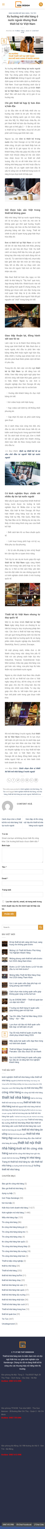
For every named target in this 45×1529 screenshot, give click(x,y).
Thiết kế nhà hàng (9, 1270)
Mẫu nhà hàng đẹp (10, 1217)
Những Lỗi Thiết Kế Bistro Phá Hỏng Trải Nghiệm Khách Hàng (25, 951)
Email (5, 878)
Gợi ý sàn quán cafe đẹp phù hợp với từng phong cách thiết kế (25, 984)
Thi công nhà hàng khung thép (14, 1246)
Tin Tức (33, 13)
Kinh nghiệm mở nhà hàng (19, 13)
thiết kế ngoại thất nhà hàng (23, 1106)
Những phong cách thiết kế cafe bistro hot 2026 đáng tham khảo (25, 959)
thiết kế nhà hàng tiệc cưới (29, 1126)
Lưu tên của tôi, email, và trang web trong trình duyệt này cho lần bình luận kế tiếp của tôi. (22, 905)
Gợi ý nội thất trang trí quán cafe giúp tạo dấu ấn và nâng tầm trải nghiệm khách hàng (25, 1059)
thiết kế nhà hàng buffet (21, 1110)
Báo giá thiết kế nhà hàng (12, 1188)
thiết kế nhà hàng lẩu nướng (13, 1295)
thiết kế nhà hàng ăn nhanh (11, 1130)
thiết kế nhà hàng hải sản (12, 1285)
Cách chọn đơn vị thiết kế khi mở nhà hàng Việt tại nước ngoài (12, 822)
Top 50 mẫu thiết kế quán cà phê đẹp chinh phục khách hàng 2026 (25, 1034)
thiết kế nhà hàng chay (11, 1280)
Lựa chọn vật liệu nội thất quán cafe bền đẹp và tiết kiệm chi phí (24, 1025)
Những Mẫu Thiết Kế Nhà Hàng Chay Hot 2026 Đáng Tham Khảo (25, 976)
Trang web (6, 890)
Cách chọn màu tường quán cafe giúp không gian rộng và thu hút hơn (25, 992)
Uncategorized (8, 1324)
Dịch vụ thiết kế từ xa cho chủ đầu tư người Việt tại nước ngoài (22, 454)
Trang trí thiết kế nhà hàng (14, 1161)
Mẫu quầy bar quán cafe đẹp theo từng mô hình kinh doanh (26, 1042)
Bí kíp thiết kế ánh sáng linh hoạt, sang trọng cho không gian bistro (25, 943)
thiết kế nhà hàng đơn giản (17, 1134)
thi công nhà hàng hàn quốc (13, 1241)
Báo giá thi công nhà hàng (13, 1184)
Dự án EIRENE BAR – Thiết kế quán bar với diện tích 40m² (26, 1001)
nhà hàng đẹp (18, 1088)
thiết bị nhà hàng (36, 1098)
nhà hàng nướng (15, 1084)
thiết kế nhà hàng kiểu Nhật (18, 1120)
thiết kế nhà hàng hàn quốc (13, 1290)
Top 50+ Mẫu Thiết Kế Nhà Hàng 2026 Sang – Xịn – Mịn (25, 1017)
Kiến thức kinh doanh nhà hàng (15, 1208)
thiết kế (5, 1102)
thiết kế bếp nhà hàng (15, 1103)
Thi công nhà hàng (9, 1222)
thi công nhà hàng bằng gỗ (13, 1227)
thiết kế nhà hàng (16, 1097)
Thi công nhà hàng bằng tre (13, 1232)
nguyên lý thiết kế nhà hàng (20, 1081)
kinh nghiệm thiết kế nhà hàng (25, 792)
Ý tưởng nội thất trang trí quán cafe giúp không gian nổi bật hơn (24, 1009)
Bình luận (6, 846)
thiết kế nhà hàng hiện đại (21, 1113)
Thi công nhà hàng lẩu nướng (14, 1251)
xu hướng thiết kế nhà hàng (22, 1166)
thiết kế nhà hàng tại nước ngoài (19, 794)
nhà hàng (33, 1081)
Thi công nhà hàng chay (12, 1237)
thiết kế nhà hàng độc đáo (24, 1138)
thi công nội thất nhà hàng (32, 1092)
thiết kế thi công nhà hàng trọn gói (23, 1153)
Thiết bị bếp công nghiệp (12, 1261)
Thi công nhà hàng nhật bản (13, 1256)
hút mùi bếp (7, 1203)
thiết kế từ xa (36, 794)
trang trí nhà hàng (30, 1157)
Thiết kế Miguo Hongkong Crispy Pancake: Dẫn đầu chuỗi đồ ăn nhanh (25, 1050)
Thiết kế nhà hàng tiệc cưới (13, 1304)
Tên (4, 867)
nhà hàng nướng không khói (30, 1084)
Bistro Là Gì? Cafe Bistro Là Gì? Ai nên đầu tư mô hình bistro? (26, 968)
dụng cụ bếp (7, 1193)
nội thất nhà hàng (31, 1088)
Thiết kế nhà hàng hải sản (23, 1117)
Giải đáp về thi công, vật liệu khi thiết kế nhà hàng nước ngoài (33, 822)
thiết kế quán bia (9, 1314)
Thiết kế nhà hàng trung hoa (13, 1309)
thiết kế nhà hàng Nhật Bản (22, 1123)
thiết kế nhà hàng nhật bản (13, 1299)
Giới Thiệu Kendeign (10, 1198)
